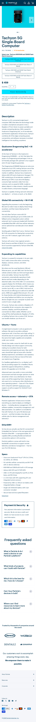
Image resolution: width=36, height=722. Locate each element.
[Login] (29, 3)
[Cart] (33, 3)
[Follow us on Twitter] (6, 701)
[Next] (31, 20)
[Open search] (25, 3)
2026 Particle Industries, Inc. (11, 718)
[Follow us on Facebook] (2, 701)
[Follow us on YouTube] (12, 701)
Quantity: (5, 86)
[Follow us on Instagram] (9, 701)
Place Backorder (17, 92)
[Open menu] (3, 3)
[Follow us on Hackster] (16, 701)
